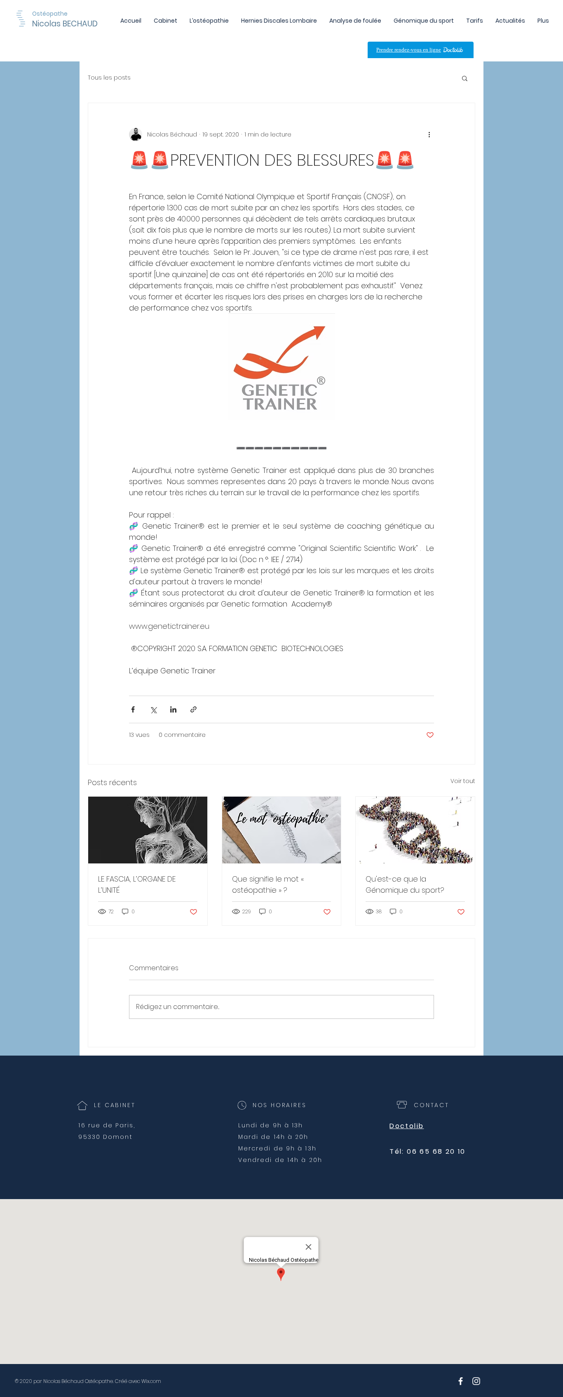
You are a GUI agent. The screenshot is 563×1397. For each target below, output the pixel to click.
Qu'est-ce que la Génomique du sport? (405, 884)
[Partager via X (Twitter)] (153, 709)
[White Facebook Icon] (460, 1381)
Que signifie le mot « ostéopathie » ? (268, 884)
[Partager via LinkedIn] (173, 709)
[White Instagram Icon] (476, 1381)
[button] (465, 78)
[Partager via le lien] (193, 709)
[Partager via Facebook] (133, 709)
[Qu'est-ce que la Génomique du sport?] (415, 830)
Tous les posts (109, 78)
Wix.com (151, 1381)
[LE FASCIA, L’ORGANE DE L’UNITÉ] (147, 830)
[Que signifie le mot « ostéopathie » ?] (281, 830)
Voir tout (462, 781)
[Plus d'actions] (429, 134)
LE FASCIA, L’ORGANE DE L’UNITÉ (137, 884)
